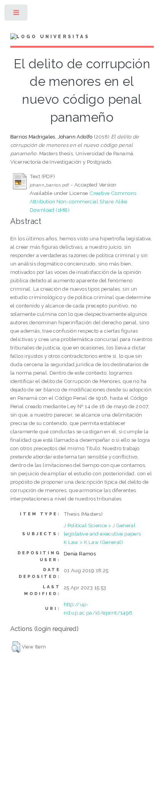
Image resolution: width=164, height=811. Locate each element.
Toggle (16, 14)
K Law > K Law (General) (93, 542)
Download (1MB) (50, 210)
